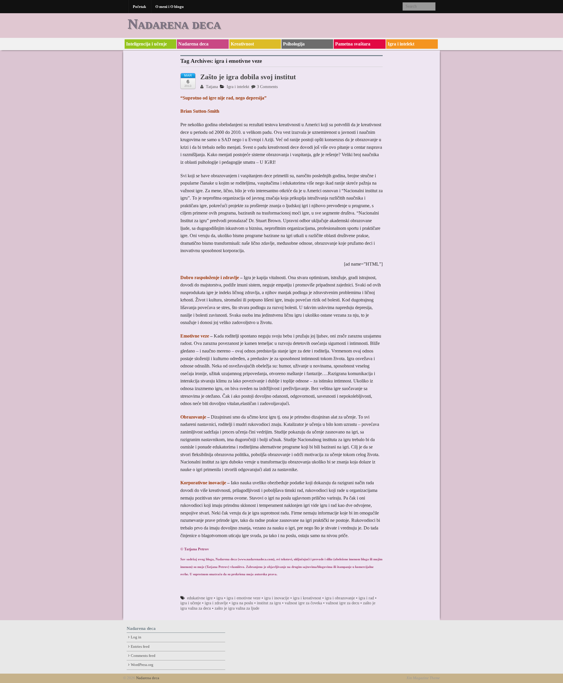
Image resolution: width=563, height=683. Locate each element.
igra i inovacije (276, 598)
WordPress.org (142, 665)
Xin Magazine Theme (423, 678)
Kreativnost (242, 43)
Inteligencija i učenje (146, 43)
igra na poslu (242, 603)
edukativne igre (200, 598)
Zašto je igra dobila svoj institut (248, 77)
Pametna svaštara (352, 43)
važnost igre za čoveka (303, 603)
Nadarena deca (174, 23)
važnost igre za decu (342, 603)
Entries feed (140, 647)
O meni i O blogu (169, 6)
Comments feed (143, 656)
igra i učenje (190, 603)
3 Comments (267, 87)
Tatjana (211, 87)
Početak (139, 6)
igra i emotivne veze (243, 598)
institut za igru (269, 603)
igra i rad (366, 598)
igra (219, 598)
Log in (136, 637)
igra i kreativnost (307, 598)
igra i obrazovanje (340, 598)
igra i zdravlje (216, 603)
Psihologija (294, 43)
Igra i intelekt (401, 43)
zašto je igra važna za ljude (237, 608)
